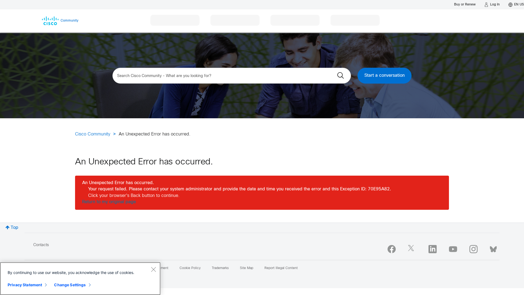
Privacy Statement (25, 284)
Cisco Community (92, 134)
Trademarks (220, 268)
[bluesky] (493, 248)
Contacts (41, 245)
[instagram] (473, 249)
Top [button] (14, 228)
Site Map (246, 268)
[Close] (153, 269)
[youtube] (453, 249)
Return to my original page (109, 202)
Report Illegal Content (281, 268)
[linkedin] (432, 249)
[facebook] (392, 249)
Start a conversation (384, 75)
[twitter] (412, 249)
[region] (80, 278)
